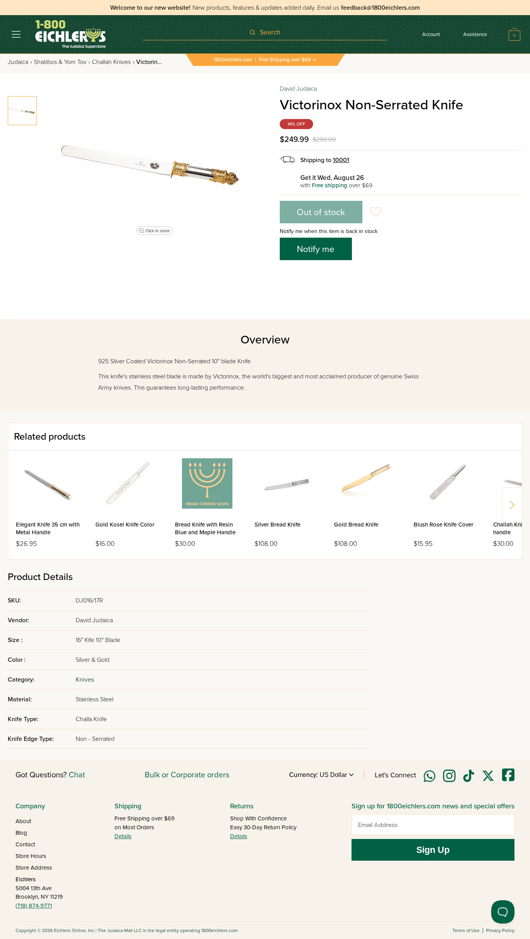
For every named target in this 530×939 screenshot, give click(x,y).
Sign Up (433, 850)
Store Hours (31, 856)
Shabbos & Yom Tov (62, 62)
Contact (25, 844)
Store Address (34, 867)
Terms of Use (466, 930)
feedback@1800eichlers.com (380, 8)
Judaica (20, 62)
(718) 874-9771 (34, 905)
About (23, 821)
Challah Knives (113, 62)
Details (123, 836)
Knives (85, 680)
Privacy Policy (500, 930)
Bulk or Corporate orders (187, 775)
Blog (21, 832)
